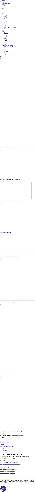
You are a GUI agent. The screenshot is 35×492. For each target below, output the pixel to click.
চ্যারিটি (4, 52)
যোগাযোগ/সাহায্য (6, 51)
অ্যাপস (4, 42)
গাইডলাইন (5, 47)
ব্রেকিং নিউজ (5, 18)
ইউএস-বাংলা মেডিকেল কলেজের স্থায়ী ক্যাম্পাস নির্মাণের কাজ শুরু (7, 473)
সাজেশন (6, 40)
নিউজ (2, 13)
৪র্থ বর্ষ (6, 36)
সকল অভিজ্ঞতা (5, 25)
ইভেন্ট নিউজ (5, 16)
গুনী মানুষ (5, 23)
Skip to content (2, 0)
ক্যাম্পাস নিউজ (5, 17)
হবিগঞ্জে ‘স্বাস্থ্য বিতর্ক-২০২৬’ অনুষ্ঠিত (4, 442)
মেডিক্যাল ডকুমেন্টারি (6, 43)
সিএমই (7, 45)
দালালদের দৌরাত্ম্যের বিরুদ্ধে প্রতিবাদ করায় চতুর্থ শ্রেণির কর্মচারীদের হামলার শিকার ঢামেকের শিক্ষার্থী (11, 435)
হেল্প (2, 50)
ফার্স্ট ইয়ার (10, 27)
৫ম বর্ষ (6, 37)
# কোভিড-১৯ (3, 2)
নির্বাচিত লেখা (5, 21)
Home (3, 449)
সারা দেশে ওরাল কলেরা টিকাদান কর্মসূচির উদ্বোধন (5, 232)
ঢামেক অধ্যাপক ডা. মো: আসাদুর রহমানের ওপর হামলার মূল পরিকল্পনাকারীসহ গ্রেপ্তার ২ (10, 179)
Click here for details (3, 484)
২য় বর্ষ (6, 34)
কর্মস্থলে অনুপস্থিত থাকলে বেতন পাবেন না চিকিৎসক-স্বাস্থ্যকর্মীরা (7, 471)
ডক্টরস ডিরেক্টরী (5, 44)
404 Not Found (4, 450)
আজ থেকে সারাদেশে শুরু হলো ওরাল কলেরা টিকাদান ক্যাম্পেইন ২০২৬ (8, 469)
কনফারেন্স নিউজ (5, 15)
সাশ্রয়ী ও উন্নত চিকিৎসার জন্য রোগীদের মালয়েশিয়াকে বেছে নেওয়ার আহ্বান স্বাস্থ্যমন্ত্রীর (10, 467)
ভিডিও (4, 22)
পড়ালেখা (5, 38)
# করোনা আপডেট (4, 5)
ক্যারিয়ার (6, 39)
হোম (2, 12)
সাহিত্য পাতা (5, 14)
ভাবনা (4, 28)
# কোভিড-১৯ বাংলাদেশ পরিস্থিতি (6, 3)
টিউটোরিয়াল (6, 41)
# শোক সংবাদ (3, 4)
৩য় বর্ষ (6, 35)
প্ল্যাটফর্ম (1, 9)
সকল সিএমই (10, 46)
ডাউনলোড (3, 31)
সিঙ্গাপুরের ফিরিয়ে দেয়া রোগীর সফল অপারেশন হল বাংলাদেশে (7, 446)
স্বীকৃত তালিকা (5, 49)
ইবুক (4, 32)
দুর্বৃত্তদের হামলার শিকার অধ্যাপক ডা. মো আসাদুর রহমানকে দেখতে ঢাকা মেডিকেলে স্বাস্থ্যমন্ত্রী (11, 431)
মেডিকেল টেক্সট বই (6, 33)
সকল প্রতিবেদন (5, 20)
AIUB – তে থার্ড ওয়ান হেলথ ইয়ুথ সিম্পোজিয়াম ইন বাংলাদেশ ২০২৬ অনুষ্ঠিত (9, 462)
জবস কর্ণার (3, 29)
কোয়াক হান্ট (3, 30)
